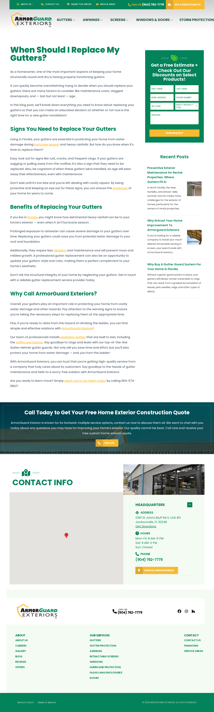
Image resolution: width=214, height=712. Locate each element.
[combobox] (187, 106)
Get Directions (145, 526)
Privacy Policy (25, 702)
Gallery (20, 651)
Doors (94, 678)
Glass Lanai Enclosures (106, 672)
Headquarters (150, 504)
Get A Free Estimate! (188, 4)
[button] (66, 535)
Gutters (64, 19)
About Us (26, 4)
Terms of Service (46, 702)
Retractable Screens (104, 656)
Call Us (109, 443)
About (20, 635)
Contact (191, 635)
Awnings (91, 19)
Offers (20, 667)
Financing (191, 645)
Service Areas (107, 4)
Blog (18, 656)
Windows (96, 662)
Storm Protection (196, 19)
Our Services (100, 635)
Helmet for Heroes (81, 4)
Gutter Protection (103, 645)
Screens (117, 19)
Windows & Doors (153, 19)
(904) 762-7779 (149, 559)
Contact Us (52, 4)
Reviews (20, 662)
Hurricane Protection (105, 667)
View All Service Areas (159, 570)
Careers (20, 645)
